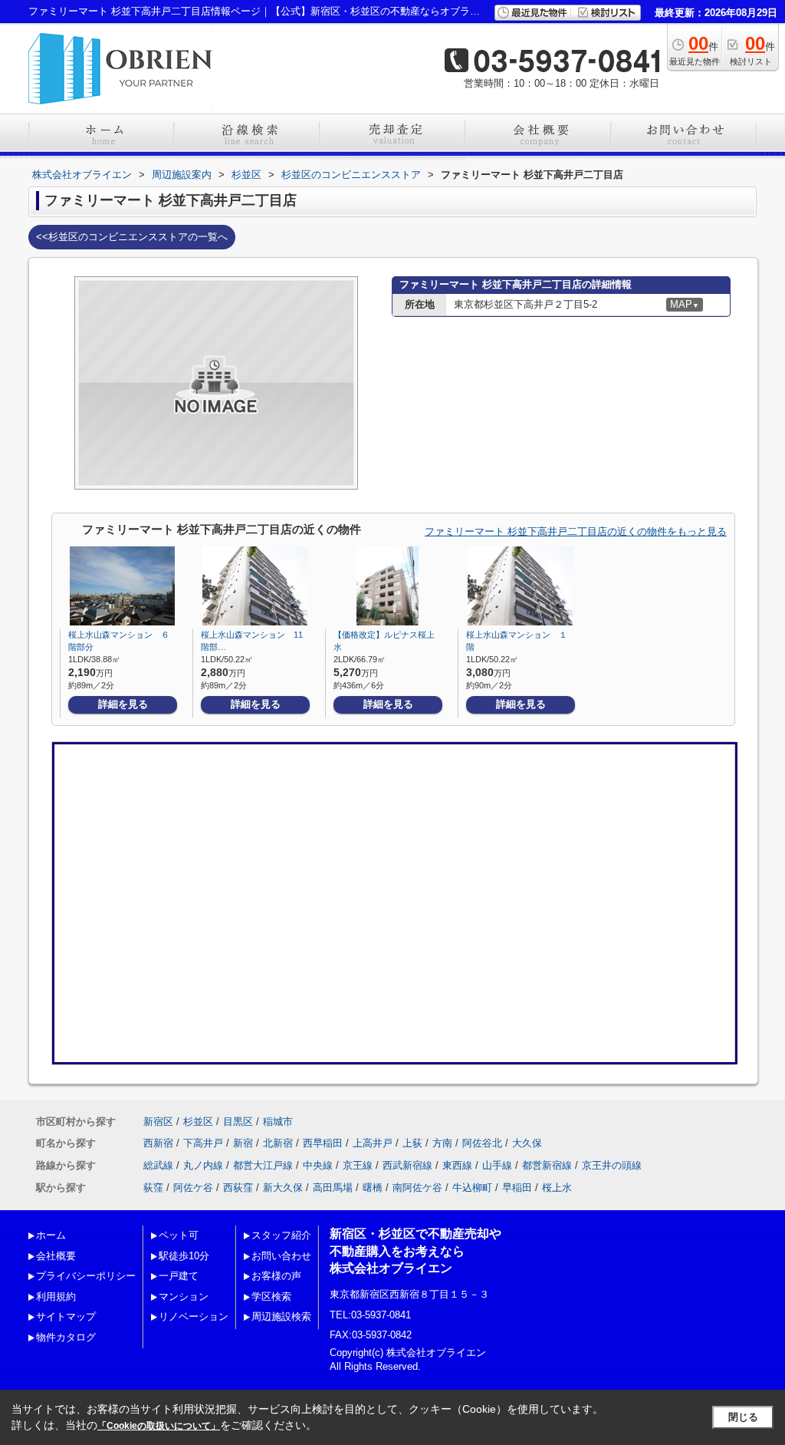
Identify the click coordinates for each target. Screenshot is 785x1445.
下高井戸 (203, 1143)
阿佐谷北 (482, 1143)
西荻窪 (238, 1187)
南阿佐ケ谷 (417, 1187)
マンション (184, 1296)
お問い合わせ (281, 1256)
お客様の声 (276, 1276)
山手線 (497, 1165)
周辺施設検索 (281, 1316)
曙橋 (373, 1187)
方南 (442, 1143)
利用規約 (56, 1296)
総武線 (158, 1165)
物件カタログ (66, 1337)
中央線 (318, 1165)
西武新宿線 (407, 1165)
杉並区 (198, 1121)
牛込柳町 (472, 1187)
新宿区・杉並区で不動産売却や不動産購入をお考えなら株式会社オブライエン (415, 1251)
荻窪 (153, 1187)
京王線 (358, 1165)
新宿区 (158, 1121)
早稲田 (517, 1187)
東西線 (457, 1165)
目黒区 (238, 1121)
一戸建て (179, 1276)
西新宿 (158, 1143)
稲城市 (278, 1121)
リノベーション (193, 1316)
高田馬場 (333, 1187)
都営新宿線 (547, 1165)
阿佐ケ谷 (193, 1187)
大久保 (527, 1143)
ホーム (51, 1235)
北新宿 (278, 1143)
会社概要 (56, 1256)
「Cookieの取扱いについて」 (158, 1425)
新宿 (243, 1143)
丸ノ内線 (203, 1165)
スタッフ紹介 (281, 1235)
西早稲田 (323, 1143)
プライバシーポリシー (86, 1276)
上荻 (412, 1143)
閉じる (743, 1417)
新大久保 (283, 1187)
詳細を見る (123, 704)
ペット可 (179, 1235)
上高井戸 (372, 1143)
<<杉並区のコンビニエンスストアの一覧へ (132, 236)
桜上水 (557, 1187)
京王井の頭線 (612, 1165)
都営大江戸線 (263, 1165)
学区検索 (271, 1296)
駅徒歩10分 (184, 1256)
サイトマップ (66, 1316)
